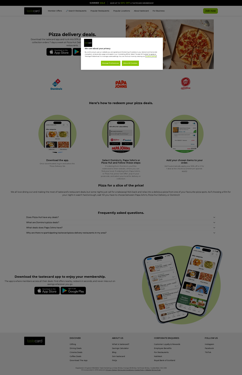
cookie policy (151, 56)
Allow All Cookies (130, 63)
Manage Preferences (110, 63)
